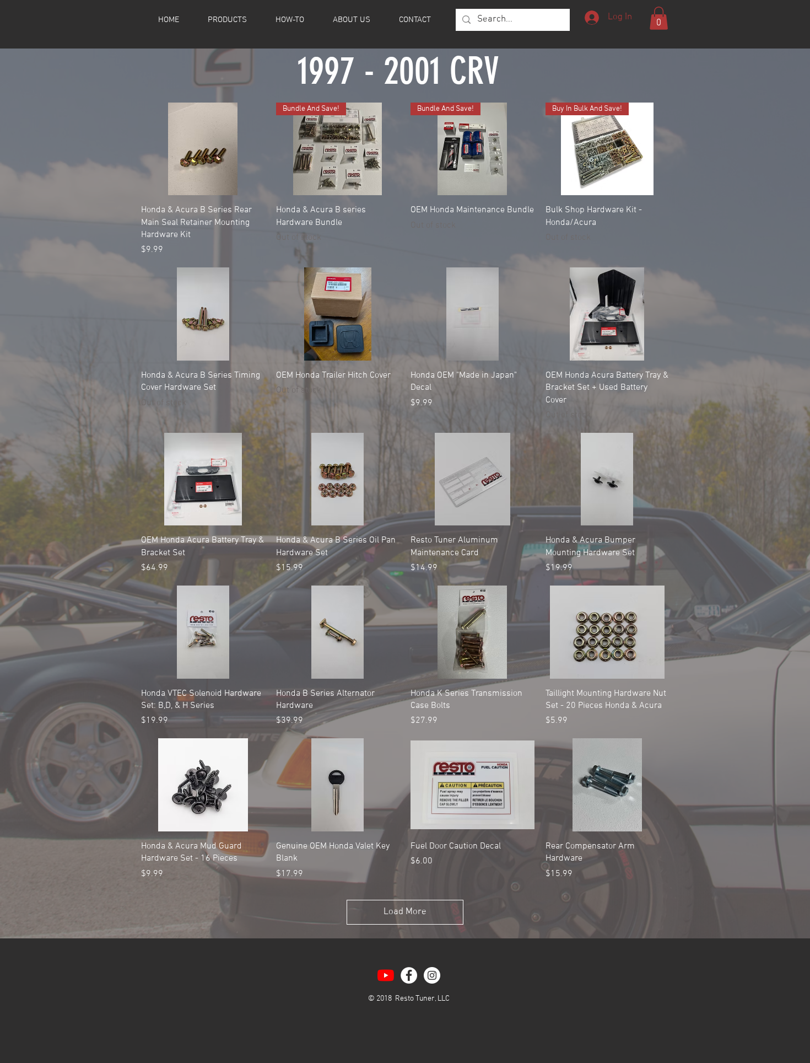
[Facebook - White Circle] (409, 975)
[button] (658, 18)
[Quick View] (203, 149)
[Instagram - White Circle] (432, 975)
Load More (405, 911)
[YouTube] (385, 975)
